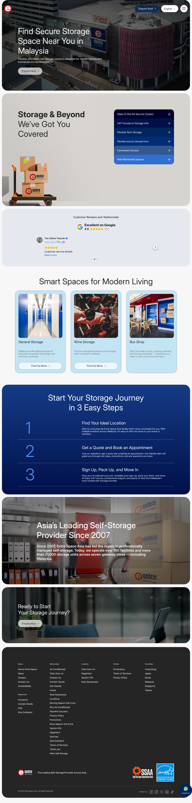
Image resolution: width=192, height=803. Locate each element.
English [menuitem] (168, 8)
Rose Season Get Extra (61, 724)
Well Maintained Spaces (130, 159)
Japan (148, 673)
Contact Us (23, 682)
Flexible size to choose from (133, 141)
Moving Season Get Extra (62, 703)
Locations (55, 698)
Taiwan (148, 690)
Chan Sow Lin (56, 673)
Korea (148, 677)
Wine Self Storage (59, 753)
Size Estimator (25, 712)
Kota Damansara (58, 694)
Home (53, 690)
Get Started (55, 686)
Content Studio (25, 704)
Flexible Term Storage (129, 132)
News (21, 673)
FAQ (20, 708)
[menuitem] (170, 8)
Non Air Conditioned (60, 707)
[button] (89, 82)
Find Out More (39, 365)
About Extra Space (27, 669)
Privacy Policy (57, 715)
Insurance (23, 699)
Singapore (150, 686)
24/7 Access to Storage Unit (132, 123)
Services (54, 736)
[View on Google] (40, 240)
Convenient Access (128, 150)
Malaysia (149, 682)
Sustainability (24, 686)
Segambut (55, 732)
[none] (170, 8)
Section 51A (56, 728)
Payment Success (59, 711)
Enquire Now (145, 8)
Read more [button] (51, 255)
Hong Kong (150, 669)
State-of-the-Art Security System (135, 114)
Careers (22, 677)
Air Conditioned (57, 669)
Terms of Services (59, 745)
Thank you (55, 749)
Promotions (55, 719)
